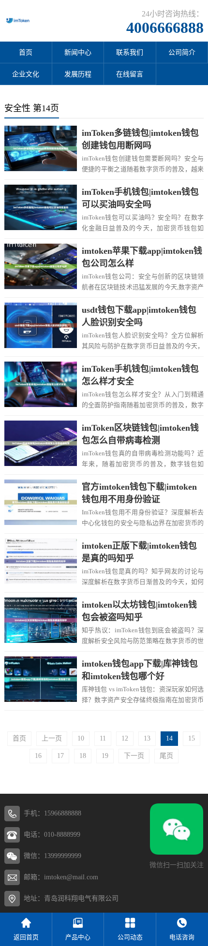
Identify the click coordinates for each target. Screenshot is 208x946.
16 (38, 755)
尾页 (166, 755)
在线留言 (129, 74)
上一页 (52, 738)
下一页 (134, 755)
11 (103, 738)
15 (191, 738)
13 (147, 738)
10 (80, 738)
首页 (25, 52)
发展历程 (77, 74)
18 (82, 755)
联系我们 (129, 52)
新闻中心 (77, 52)
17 (60, 755)
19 (105, 755)
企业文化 (25, 74)
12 (124, 738)
